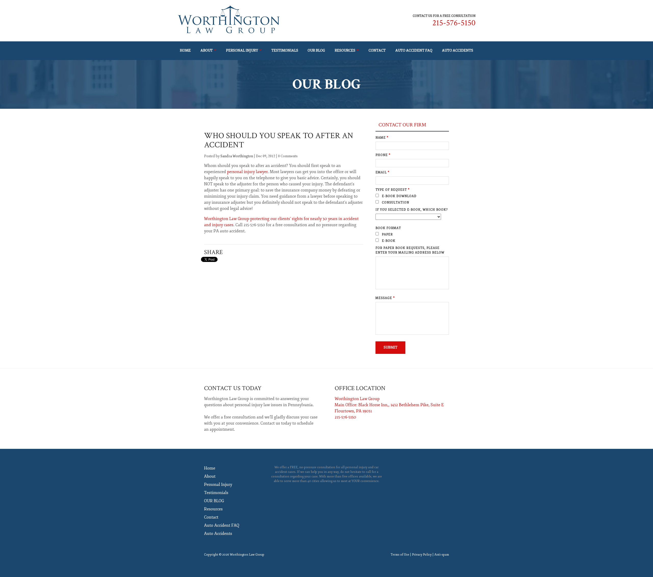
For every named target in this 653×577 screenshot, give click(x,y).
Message (385, 298)
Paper (387, 234)
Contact (377, 50)
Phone (383, 155)
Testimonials (284, 50)
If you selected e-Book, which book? (411, 210)
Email (382, 172)
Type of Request (392, 190)
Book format (388, 228)
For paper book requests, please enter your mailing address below (409, 250)
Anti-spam (441, 555)
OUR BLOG (316, 50)
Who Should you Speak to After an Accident (278, 140)
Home (185, 50)
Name (381, 138)
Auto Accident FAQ (413, 50)
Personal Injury (242, 50)
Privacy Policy (422, 555)
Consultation (395, 203)
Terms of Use (400, 555)
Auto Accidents (457, 50)
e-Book (388, 241)
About (206, 50)
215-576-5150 (453, 23)
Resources (345, 50)
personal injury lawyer (247, 171)
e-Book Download (399, 196)
